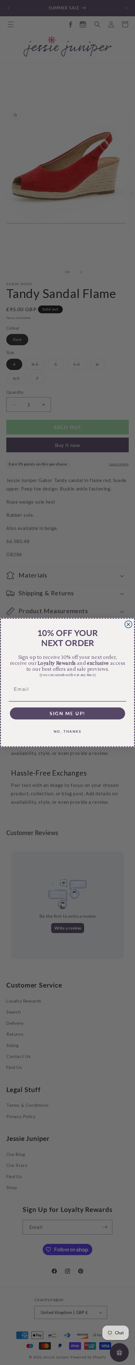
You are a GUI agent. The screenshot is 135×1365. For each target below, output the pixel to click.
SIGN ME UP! (67, 713)
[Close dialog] (128, 624)
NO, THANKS (68, 731)
